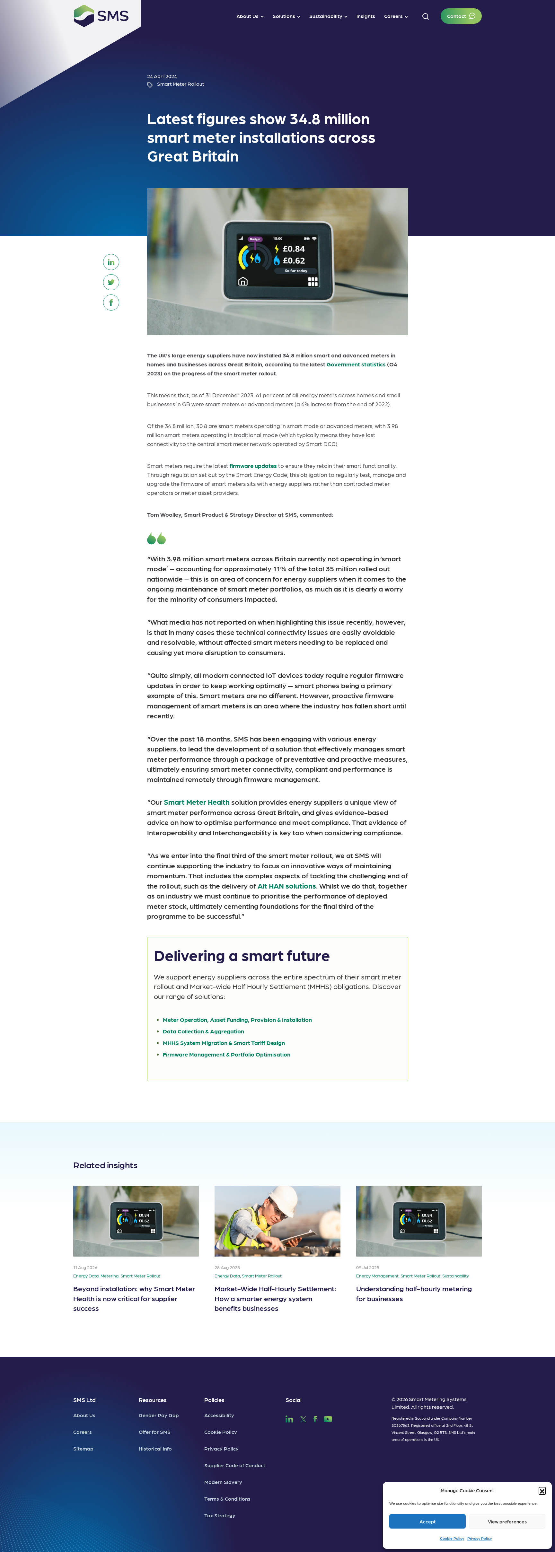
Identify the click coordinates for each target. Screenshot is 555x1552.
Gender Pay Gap (159, 1415)
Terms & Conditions (227, 1498)
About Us (84, 1415)
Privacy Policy (479, 1538)
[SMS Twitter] (303, 1418)
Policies (214, 1399)
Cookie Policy (452, 1538)
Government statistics (356, 364)
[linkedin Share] (111, 262)
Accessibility (219, 1415)
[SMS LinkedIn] (289, 1418)
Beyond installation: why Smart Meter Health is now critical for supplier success (134, 1298)
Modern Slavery (223, 1482)
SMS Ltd (84, 1399)
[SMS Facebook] (315, 1418)
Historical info (155, 1448)
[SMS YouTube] (328, 1418)
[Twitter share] (111, 282)
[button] (542, 1490)
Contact (456, 16)
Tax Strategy (219, 1515)
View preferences (507, 1521)
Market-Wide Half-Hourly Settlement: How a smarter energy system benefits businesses (275, 1298)
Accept (427, 1521)
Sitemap (83, 1448)
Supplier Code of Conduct (234, 1465)
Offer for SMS (155, 1432)
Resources (153, 1399)
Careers (82, 1432)
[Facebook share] (111, 302)
